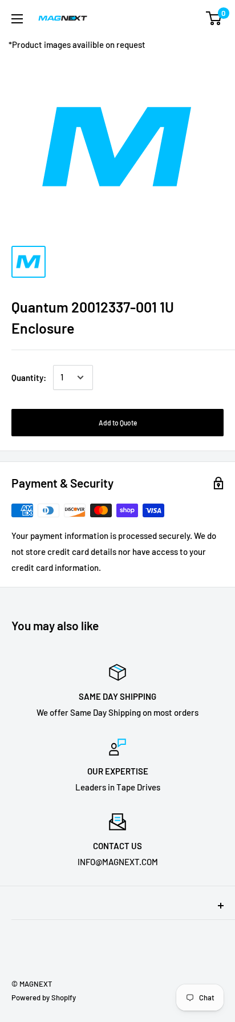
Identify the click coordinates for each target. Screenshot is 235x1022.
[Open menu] (17, 18)
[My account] (191, 18)
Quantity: (28, 377)
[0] (214, 18)
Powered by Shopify (43, 997)
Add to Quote (118, 423)
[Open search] (169, 18)
